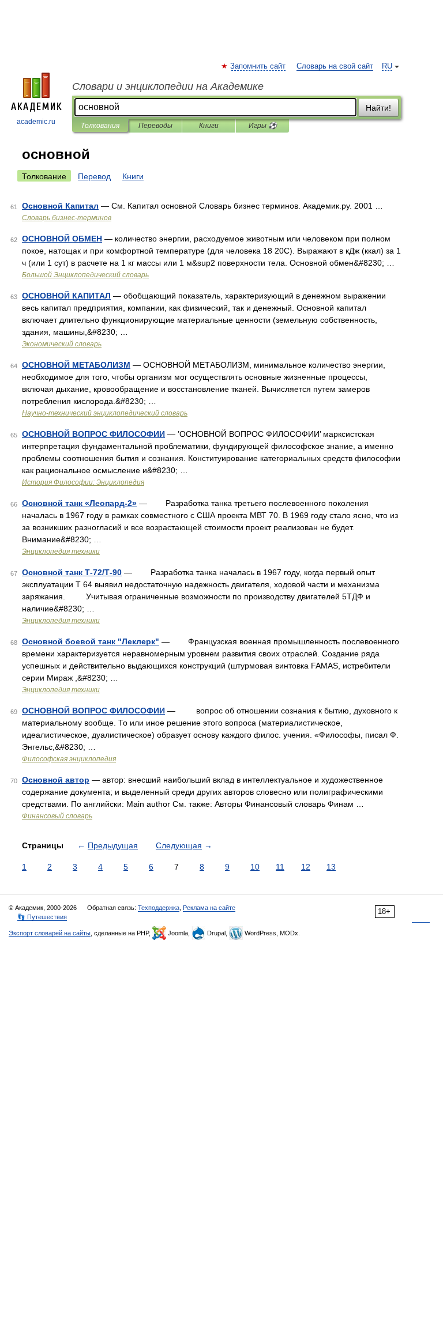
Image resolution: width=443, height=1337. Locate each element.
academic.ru (36, 122)
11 (280, 866)
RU (387, 66)
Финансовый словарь (57, 816)
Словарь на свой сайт (334, 66)
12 (305, 866)
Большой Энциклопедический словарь (85, 275)
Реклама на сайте (209, 907)
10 (255, 866)
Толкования (100, 126)
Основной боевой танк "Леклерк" (90, 641)
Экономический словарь (62, 344)
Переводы (155, 126)
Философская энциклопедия (69, 759)
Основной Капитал (60, 205)
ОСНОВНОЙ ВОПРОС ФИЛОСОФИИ (93, 434)
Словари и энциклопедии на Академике (168, 86)
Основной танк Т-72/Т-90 (72, 572)
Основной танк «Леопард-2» (79, 503)
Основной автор (55, 779)
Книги (209, 126)
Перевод (94, 176)
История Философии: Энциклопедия (83, 482)
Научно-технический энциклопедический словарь (104, 413)
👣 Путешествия (42, 916)
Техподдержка (158, 907)
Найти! (378, 107)
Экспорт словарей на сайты (50, 933)
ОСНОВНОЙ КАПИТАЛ (66, 295)
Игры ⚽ (263, 126)
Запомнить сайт (258, 66)
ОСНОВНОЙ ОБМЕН (62, 238)
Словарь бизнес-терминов (66, 218)
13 (331, 866)
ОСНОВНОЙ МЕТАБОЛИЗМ (76, 364)
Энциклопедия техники (61, 551)
